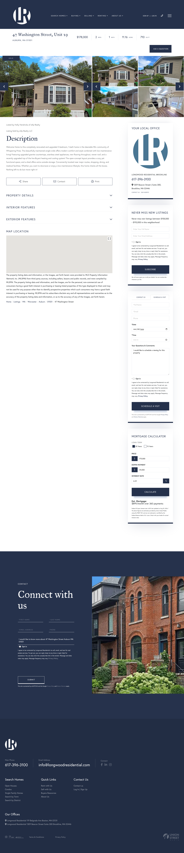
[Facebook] (102, 764)
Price (134, 453)
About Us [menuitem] (116, 16)
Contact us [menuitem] (78, 785)
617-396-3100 (141, 179)
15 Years (150, 446)
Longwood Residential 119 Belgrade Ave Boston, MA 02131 (32, 820)
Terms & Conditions (36, 837)
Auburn (42, 301)
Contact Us (136, 192)
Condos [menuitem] (8, 789)
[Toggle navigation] (169, 15)
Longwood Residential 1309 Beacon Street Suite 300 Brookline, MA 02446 (39, 824)
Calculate (150, 492)
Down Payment (138, 465)
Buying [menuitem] (75, 16)
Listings (17, 301)
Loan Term (137, 442)
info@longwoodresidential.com (64, 764)
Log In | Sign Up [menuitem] (80, 789)
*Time (134, 335)
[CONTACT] (160, 49)
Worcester (32, 301)
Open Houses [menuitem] (11, 785)
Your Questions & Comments (143, 345)
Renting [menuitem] (102, 16)
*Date (134, 324)
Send (31, 680)
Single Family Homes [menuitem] (14, 793)
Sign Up (145, 16)
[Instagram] (110, 764)
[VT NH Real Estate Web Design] (171, 837)
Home (8, 301)
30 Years (138, 446)
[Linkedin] (106, 764)
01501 (49, 301)
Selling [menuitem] (88, 16)
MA (24, 301)
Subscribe (150, 269)
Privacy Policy (143, 259)
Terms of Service (138, 417)
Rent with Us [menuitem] (46, 785)
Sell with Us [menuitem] (46, 789)
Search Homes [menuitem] (58, 16)
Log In (154, 16)
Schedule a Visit (159, 297)
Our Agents (145, 192)
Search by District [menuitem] (13, 800)
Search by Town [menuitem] (12, 796)
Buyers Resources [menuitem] (48, 793)
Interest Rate (138, 476)
